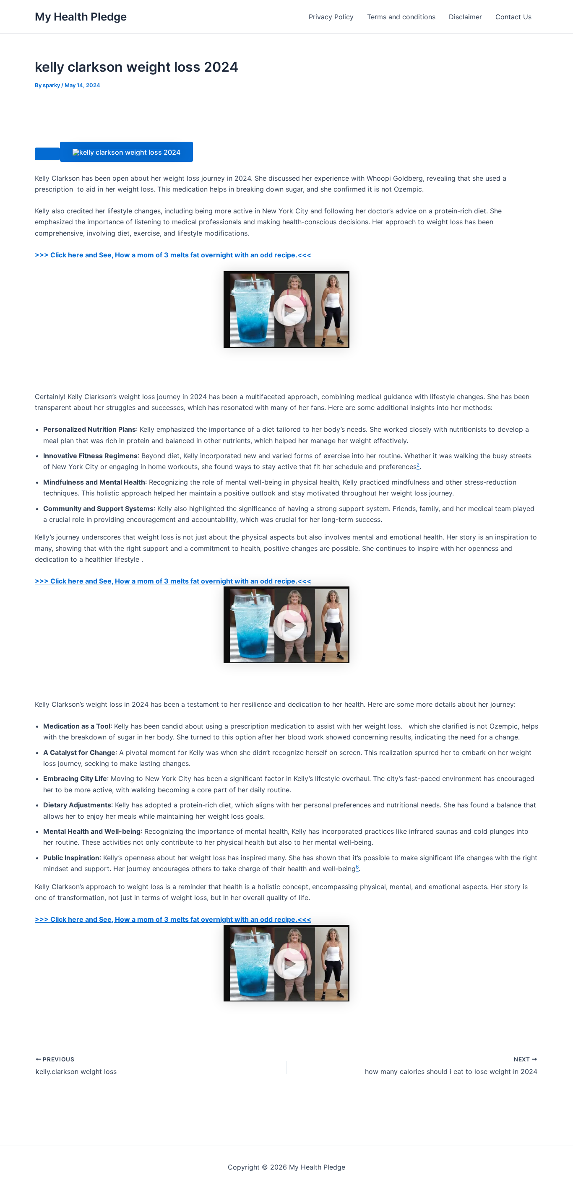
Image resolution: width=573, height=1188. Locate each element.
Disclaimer (465, 17)
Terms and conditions (401, 17)
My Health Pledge (81, 16)
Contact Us (513, 17)
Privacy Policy (331, 17)
